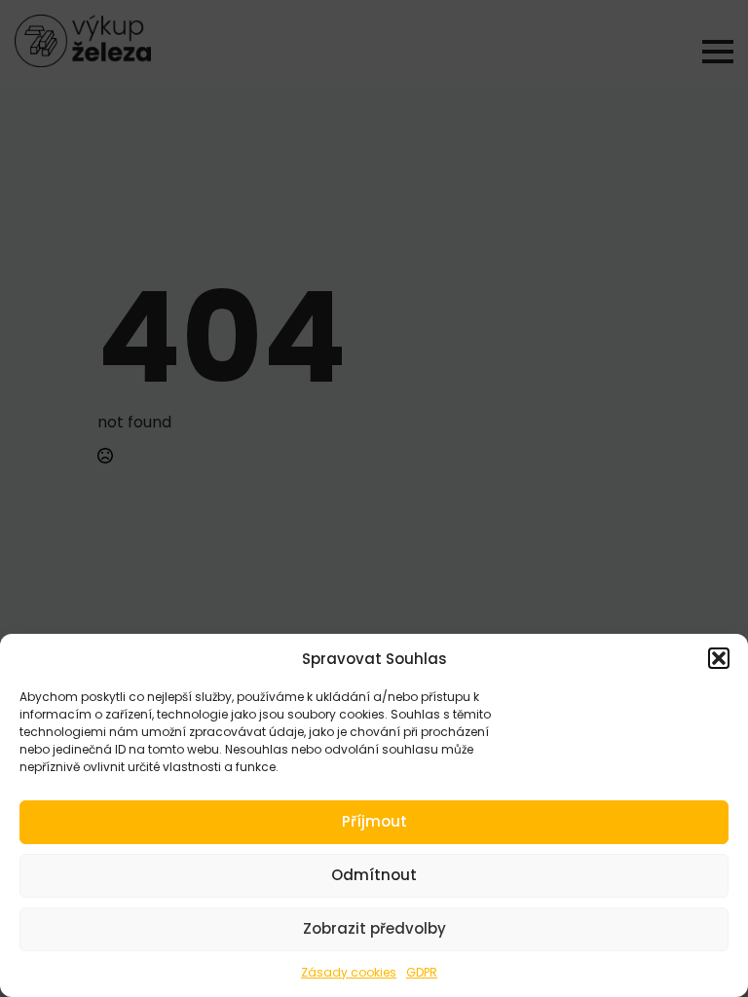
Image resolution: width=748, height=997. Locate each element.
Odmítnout (374, 875)
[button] (719, 658)
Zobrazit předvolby (374, 928)
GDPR (421, 972)
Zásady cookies (348, 972)
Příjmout (374, 821)
